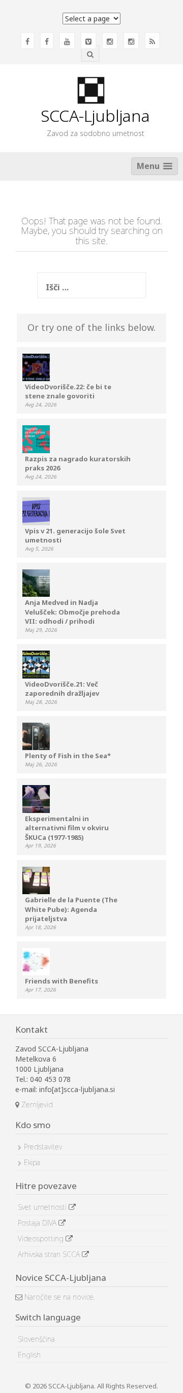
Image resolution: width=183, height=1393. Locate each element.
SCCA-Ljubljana (95, 115)
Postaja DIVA (38, 1223)
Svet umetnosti (43, 1207)
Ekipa (32, 1162)
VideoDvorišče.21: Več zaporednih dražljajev (62, 688)
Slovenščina (36, 1339)
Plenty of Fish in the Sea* (68, 755)
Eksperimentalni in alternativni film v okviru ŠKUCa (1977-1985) (67, 828)
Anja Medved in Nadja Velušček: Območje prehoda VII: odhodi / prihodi (72, 612)
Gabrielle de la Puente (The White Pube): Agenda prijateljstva (71, 909)
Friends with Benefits (61, 981)
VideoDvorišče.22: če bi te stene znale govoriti (68, 391)
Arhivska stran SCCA (50, 1254)
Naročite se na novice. (58, 1297)
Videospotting (42, 1238)
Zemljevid (36, 1104)
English (29, 1355)
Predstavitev (43, 1146)
